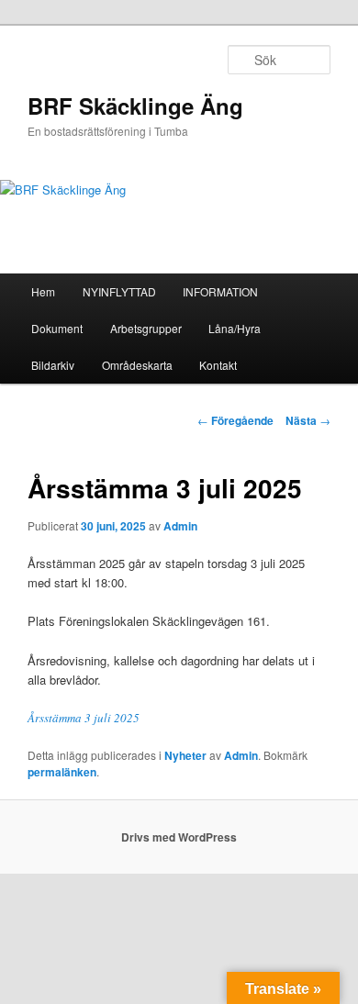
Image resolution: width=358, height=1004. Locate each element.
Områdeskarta (137, 365)
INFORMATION (220, 291)
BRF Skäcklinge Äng (135, 105)
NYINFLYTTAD (119, 291)
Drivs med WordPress (179, 837)
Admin (180, 526)
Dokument (57, 328)
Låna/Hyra (234, 328)
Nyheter (185, 755)
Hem (43, 291)
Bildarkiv (52, 365)
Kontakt (218, 365)
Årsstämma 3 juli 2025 (84, 717)
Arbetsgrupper (146, 328)
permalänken (62, 772)
